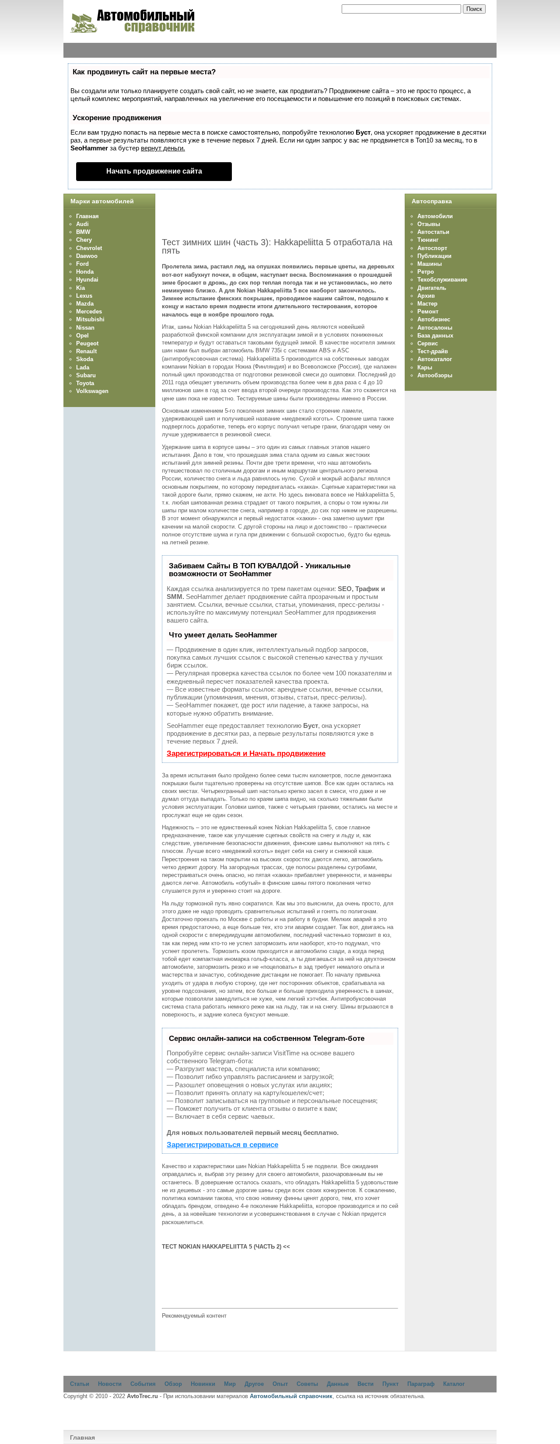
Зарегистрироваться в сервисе (222, 1145)
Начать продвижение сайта (154, 171)
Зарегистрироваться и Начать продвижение (246, 753)
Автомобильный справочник (291, 1396)
